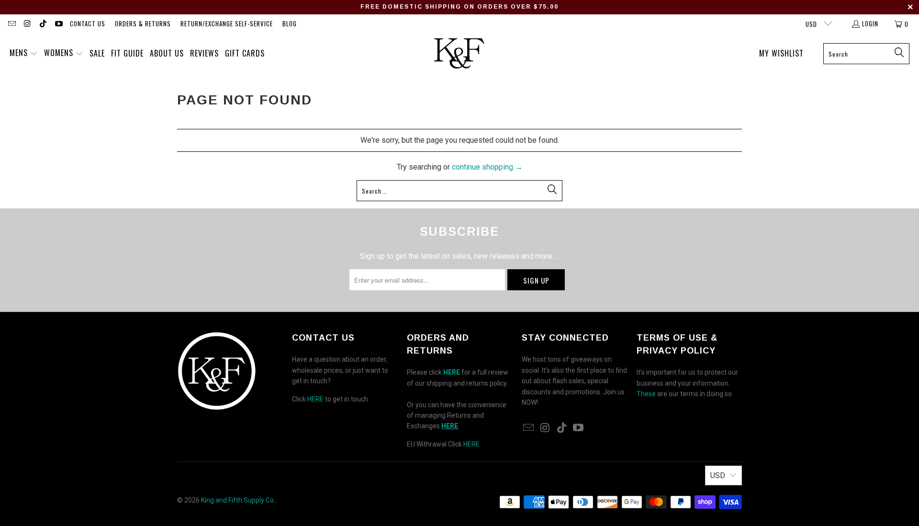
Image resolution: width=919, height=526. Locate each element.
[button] (24, 53)
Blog (289, 23)
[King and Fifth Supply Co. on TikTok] (42, 24)
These (646, 394)
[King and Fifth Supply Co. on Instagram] (26, 24)
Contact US (87, 23)
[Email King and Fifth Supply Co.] (11, 24)
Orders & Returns (143, 23)
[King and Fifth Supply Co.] (459, 53)
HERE (315, 399)
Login (870, 23)
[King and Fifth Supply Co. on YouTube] (58, 24)
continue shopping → (487, 167)
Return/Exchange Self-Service (226, 23)
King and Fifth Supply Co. (238, 500)
